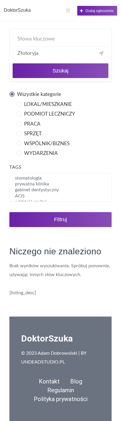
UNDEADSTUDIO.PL (43, 362)
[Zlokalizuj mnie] (101, 53)
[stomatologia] (60, 178)
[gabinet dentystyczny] (60, 190)
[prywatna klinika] (60, 184)
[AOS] (60, 196)
